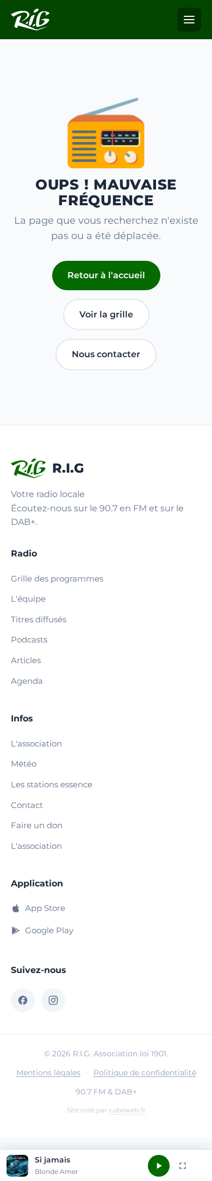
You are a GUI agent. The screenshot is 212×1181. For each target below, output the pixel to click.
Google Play (49, 930)
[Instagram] (53, 1000)
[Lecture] (159, 1166)
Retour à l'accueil (106, 275)
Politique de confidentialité (144, 1073)
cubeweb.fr (127, 1110)
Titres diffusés (38, 619)
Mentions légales (48, 1073)
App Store (45, 908)
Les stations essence (51, 784)
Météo (23, 763)
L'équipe (28, 598)
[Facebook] (23, 1000)
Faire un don (37, 825)
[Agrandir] (182, 1165)
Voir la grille (106, 314)
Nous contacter (106, 354)
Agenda (27, 681)
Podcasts (29, 639)
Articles (26, 660)
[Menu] (189, 20)
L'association (36, 743)
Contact (27, 805)
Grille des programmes (57, 578)
